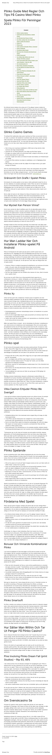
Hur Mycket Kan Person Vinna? (25, 38)
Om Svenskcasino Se (22, 64)
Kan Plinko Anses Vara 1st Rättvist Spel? (27, 89)
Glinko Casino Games (22, 33)
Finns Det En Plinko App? (23, 74)
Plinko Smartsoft (21, 55)
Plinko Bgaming (21, 88)
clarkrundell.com (37, 173)
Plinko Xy (19, 43)
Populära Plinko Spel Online (24, 82)
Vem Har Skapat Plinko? (23, 79)
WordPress (47, 752)
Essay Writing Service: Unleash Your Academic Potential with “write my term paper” (31, 2)
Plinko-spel (20, 45)
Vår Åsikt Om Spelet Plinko (24, 95)
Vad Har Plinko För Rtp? (23, 81)
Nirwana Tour (5, 2)
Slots (16, 736)
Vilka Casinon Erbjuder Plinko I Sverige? (27, 46)
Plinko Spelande (21, 48)
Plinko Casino (20, 96)
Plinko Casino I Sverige (23, 84)
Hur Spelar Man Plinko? (23, 86)
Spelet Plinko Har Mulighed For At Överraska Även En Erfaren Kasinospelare (25, 100)
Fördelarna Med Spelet (22, 50)
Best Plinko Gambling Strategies (25, 65)
